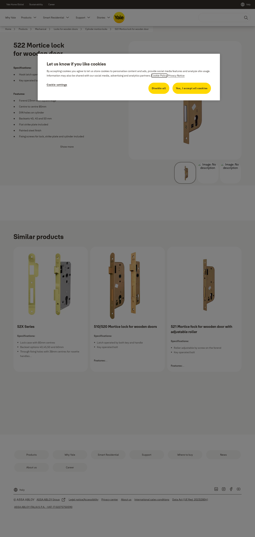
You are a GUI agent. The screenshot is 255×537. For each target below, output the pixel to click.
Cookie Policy (159, 75)
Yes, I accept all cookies (192, 88)
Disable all (159, 88)
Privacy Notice (176, 75)
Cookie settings (57, 84)
